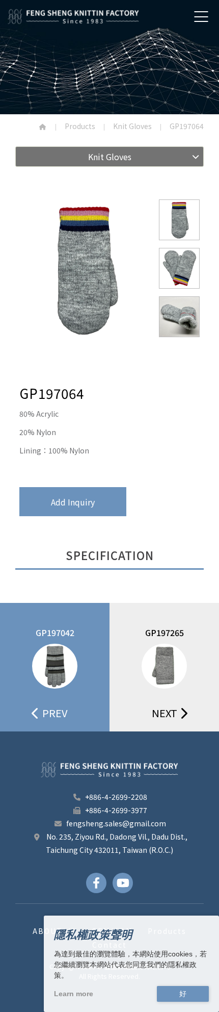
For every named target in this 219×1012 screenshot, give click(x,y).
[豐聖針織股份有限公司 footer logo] (109, 769)
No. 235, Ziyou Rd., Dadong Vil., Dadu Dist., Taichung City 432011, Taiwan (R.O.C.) (116, 843)
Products (80, 126)
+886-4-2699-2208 (116, 797)
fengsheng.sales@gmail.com (116, 823)
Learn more (73, 994)
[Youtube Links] (123, 883)
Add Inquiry (73, 502)
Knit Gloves (132, 126)
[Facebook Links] (96, 883)
